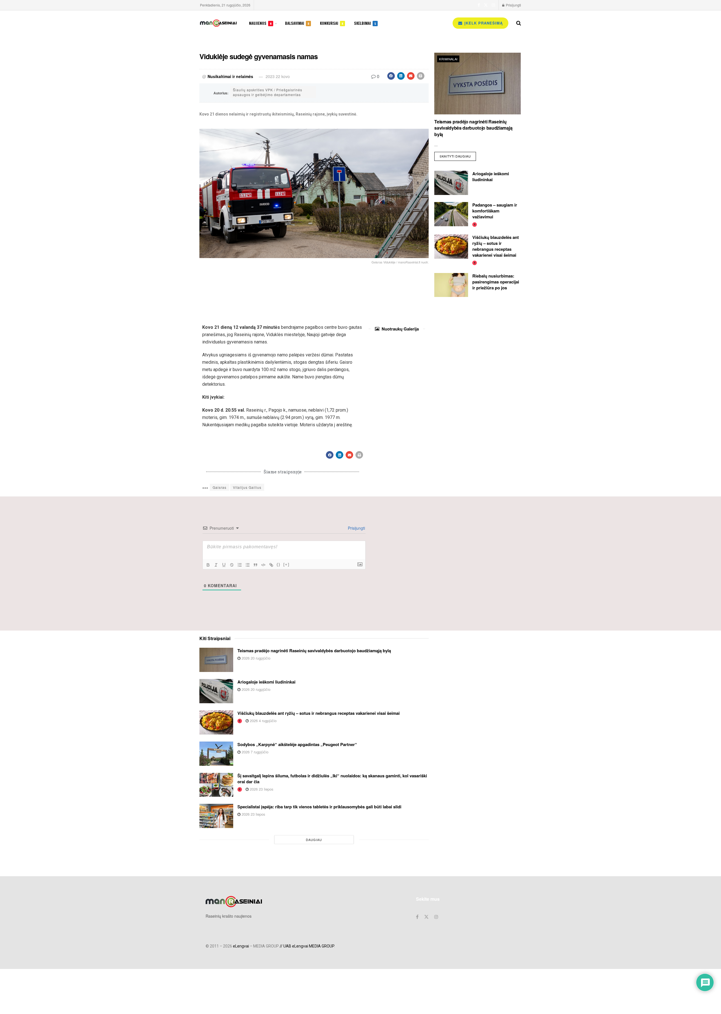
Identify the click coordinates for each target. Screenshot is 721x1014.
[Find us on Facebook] (479, 5)
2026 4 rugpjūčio (263, 720)
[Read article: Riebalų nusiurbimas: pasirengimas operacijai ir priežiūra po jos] (451, 285)
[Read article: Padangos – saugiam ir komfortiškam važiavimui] (451, 214)
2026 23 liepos (261, 789)
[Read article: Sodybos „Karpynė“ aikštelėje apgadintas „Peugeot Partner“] (216, 754)
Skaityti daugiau (458, 155)
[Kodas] (263, 565)
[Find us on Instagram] (493, 5)
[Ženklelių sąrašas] (248, 565)
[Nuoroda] (271, 565)
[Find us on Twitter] (486, 5)
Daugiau (314, 839)
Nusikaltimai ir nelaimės (230, 76)
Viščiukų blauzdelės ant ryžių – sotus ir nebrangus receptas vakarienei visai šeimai (495, 246)
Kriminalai (448, 59)
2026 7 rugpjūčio (254, 752)
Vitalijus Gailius (247, 487)
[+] (286, 564)
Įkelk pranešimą (483, 23)
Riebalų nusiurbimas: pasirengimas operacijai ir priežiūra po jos (495, 282)
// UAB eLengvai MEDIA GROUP (307, 946)
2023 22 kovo (278, 76)
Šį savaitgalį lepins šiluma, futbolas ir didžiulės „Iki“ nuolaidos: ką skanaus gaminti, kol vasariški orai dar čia (332, 779)
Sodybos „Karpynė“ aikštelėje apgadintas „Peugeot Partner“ (297, 744)
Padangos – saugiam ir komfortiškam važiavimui (494, 211)
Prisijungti (513, 5)
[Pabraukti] (224, 565)
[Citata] (255, 565)
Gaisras (219, 487)
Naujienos (260, 23)
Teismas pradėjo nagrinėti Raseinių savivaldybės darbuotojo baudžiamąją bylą (473, 127)
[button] (391, 76)
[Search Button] (518, 23)
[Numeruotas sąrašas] (240, 565)
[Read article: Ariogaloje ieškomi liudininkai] (451, 183)
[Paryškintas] (208, 565)
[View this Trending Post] (474, 224)
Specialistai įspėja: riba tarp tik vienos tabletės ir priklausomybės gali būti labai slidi (319, 807)
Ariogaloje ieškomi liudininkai (490, 176)
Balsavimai (297, 23)
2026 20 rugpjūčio (255, 658)
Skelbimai (365, 23)
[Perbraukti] (232, 565)
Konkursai (331, 23)
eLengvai (241, 946)
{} (279, 564)
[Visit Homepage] (218, 23)
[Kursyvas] (216, 565)
